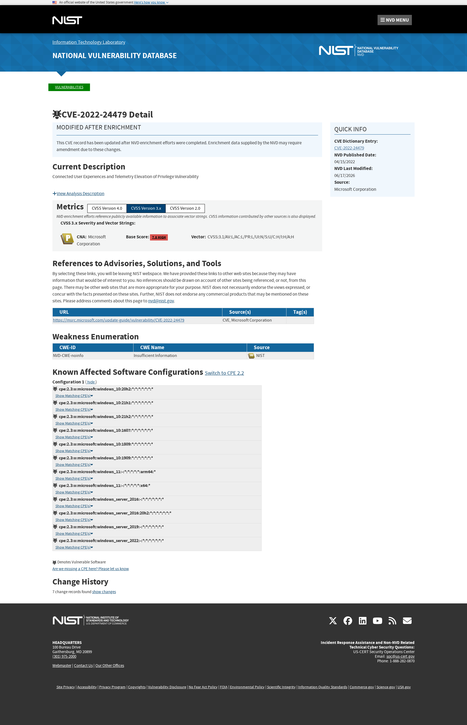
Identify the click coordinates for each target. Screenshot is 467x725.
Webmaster (61, 665)
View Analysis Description (80, 193)
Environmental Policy (247, 687)
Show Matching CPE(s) (73, 395)
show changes (104, 591)
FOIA (224, 687)
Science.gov (385, 687)
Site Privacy (65, 687)
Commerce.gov (362, 687)
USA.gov (404, 687)
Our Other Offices (109, 665)
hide (90, 382)
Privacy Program (112, 687)
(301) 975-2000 (64, 656)
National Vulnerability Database (114, 56)
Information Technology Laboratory (88, 42)
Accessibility (87, 687)
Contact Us (83, 665)
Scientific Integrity (281, 687)
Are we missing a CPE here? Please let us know (90, 569)
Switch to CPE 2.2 (224, 373)
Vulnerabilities (69, 87)
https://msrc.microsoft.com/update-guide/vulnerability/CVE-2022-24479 (118, 320)
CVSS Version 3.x (146, 208)
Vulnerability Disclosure (167, 687)
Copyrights (137, 687)
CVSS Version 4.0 (107, 208)
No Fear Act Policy (203, 687)
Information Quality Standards (322, 687)
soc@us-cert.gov (400, 656)
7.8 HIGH (159, 237)
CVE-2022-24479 (349, 148)
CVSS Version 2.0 (185, 208)
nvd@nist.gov (161, 301)
